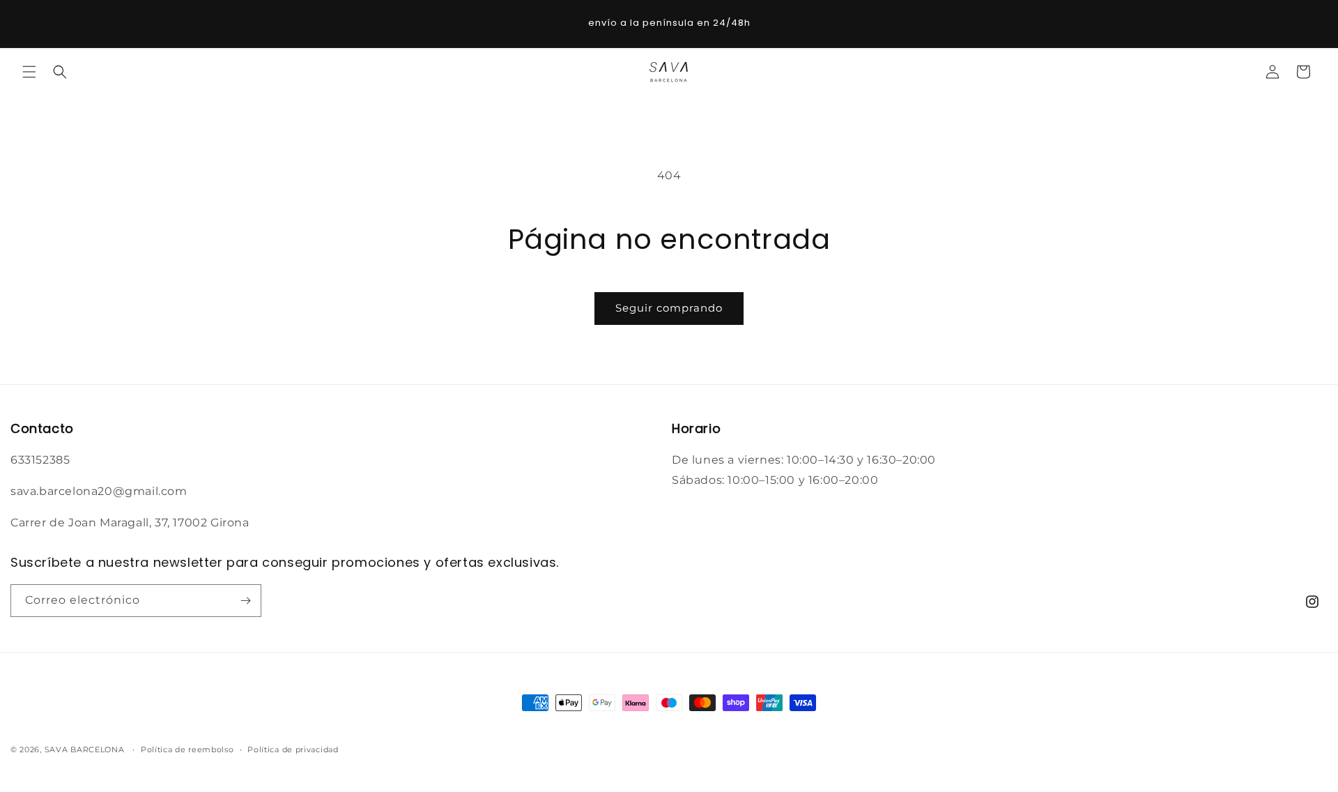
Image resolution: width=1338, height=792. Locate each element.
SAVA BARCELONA (85, 749)
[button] (29, 71)
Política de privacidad (292, 749)
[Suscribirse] (245, 600)
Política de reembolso (187, 749)
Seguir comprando (669, 307)
